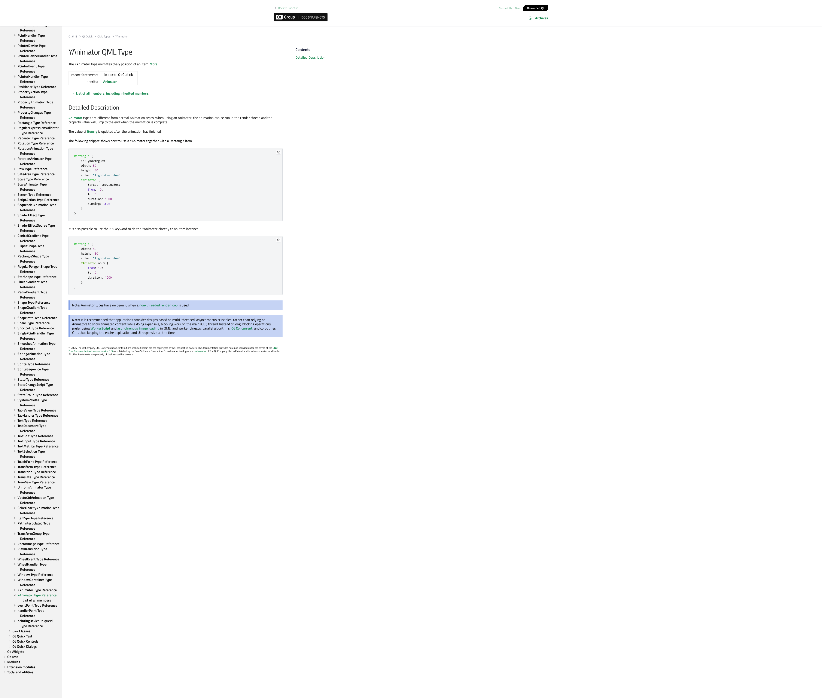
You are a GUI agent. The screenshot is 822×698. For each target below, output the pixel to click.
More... (155, 64)
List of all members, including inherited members (112, 93)
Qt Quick (87, 36)
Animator (110, 81)
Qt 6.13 (72, 36)
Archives (541, 18)
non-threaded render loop (158, 305)
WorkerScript (100, 328)
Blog (517, 8)
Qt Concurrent (241, 328)
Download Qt (535, 8)
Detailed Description (310, 57)
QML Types (103, 36)
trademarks (200, 351)
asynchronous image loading (138, 328)
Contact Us (505, 8)
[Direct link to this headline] (121, 107)
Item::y (92, 131)
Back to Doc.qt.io (288, 8)
